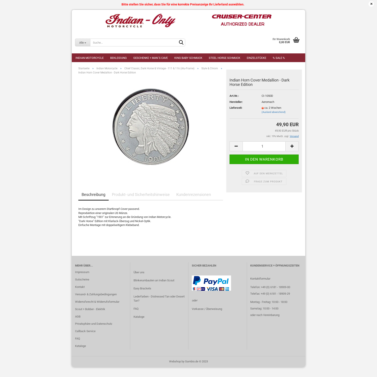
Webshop (175, 361)
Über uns (139, 272)
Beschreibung (93, 194)
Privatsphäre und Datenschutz (93, 323)
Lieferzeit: (236, 107)
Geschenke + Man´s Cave (150, 57)
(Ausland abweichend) (274, 112)
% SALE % (279, 57)
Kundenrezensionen (193, 194)
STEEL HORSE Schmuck (224, 57)
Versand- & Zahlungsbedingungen (96, 294)
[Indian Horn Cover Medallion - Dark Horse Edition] (151, 126)
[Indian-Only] (188, 21)
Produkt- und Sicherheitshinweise (141, 194)
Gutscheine (82, 279)
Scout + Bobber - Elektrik (90, 309)
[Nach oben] (365, 370)
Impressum (82, 272)
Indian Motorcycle (89, 57)
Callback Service (85, 331)
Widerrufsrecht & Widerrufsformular (97, 301)
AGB (78, 316)
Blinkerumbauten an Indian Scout (154, 280)
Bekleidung (118, 57)
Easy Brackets (142, 288)
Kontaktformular (260, 278)
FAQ (77, 338)
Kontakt (80, 287)
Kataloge (80, 346)
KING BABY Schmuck (188, 57)
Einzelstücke (256, 57)
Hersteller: (236, 102)
